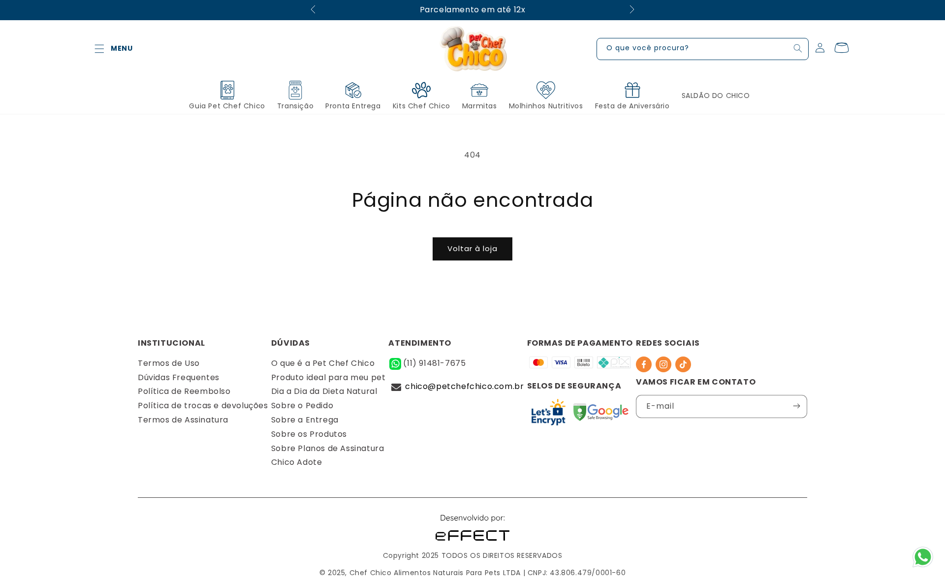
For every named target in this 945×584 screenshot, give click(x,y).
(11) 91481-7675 (434, 363)
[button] (99, 49)
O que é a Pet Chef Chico (323, 363)
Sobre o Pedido (302, 405)
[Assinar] (796, 406)
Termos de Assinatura (183, 419)
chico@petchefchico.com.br (464, 386)
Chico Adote (296, 462)
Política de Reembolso (184, 391)
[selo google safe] (549, 414)
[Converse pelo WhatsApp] (923, 566)
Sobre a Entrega (305, 419)
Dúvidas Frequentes (179, 377)
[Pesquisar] (798, 48)
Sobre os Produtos (309, 434)
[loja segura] (601, 414)
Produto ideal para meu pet (328, 377)
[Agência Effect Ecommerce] (472, 542)
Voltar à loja (472, 248)
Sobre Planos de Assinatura (327, 448)
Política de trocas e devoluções (203, 405)
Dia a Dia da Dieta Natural (324, 391)
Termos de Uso (169, 363)
